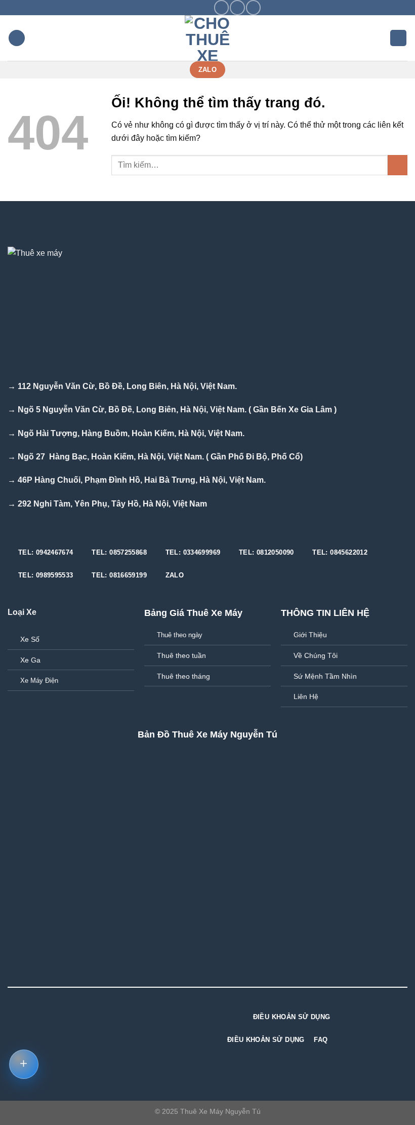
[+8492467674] (205, 7)
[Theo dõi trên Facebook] (221, 7)
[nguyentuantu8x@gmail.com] (173, 7)
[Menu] (17, 38)
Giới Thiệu (310, 635)
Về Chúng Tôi (316, 655)
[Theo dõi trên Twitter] (253, 7)
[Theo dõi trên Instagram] (237, 7)
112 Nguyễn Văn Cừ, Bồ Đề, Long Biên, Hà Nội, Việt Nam (126, 386)
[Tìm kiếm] (398, 38)
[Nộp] (397, 165)
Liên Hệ (306, 696)
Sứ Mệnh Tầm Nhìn (325, 676)
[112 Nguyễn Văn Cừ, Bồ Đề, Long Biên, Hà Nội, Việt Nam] (157, 7)
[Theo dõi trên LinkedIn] (157, 1015)
